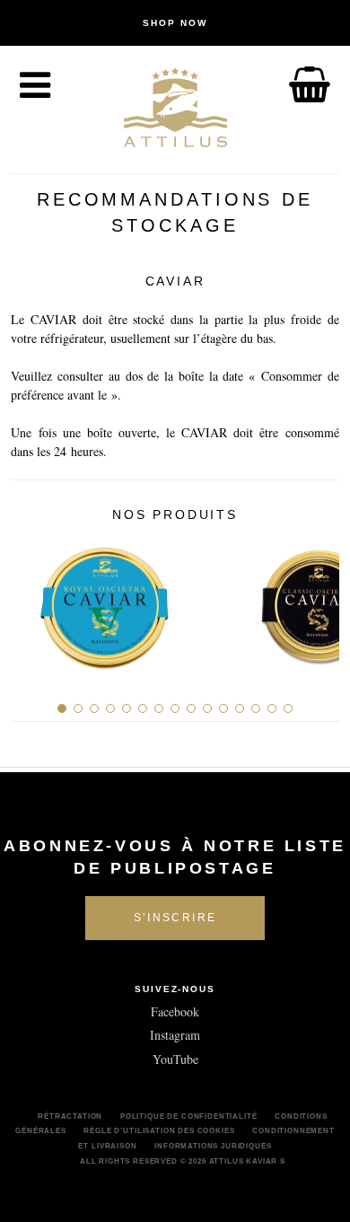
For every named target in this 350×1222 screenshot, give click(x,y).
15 (288, 708)
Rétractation (70, 1116)
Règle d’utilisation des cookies (158, 1130)
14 (271, 708)
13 (255, 708)
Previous (31, 600)
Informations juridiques (212, 1145)
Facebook (175, 1011)
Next (319, 600)
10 (207, 708)
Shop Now (175, 23)
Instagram (175, 1034)
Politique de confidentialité (189, 1116)
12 (239, 708)
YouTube (175, 1059)
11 (223, 708)
